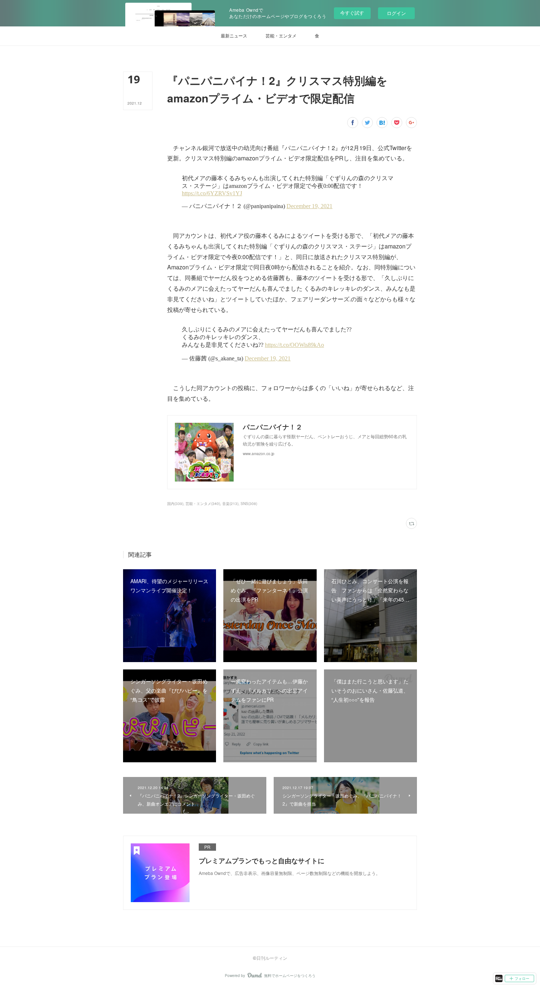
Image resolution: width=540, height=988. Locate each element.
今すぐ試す (352, 12)
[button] (234, 36)
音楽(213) (230, 503)
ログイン (396, 13)
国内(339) (175, 503)
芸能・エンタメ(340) (203, 503)
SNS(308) (249, 503)
